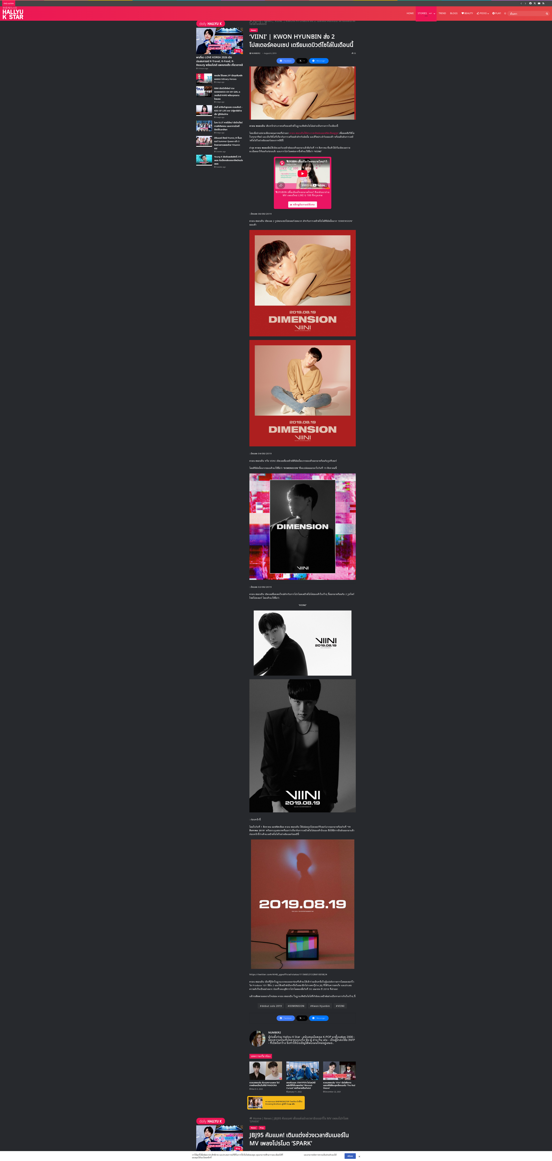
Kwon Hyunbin (321, 1006)
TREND (442, 13)
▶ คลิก (292, 1103)
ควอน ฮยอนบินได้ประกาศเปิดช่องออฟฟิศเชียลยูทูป (313, 133)
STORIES (425, 13)
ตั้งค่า (214, 1157)
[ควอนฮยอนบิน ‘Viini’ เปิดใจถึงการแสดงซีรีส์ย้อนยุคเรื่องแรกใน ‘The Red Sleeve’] (339, 1070)
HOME (410, 13)
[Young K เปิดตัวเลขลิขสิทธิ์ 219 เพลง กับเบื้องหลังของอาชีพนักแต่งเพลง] (204, 160)
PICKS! (483, 13)
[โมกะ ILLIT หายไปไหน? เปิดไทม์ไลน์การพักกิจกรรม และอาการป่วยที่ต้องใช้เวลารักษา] (204, 126)
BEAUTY (468, 13)
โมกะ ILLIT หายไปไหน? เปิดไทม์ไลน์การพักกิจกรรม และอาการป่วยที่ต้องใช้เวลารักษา (228, 126)
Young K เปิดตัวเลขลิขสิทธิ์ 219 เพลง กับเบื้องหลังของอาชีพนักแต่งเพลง (59, 3)
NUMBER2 (256, 53)
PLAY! (498, 13)
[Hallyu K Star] (13, 13)
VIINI (341, 1006)
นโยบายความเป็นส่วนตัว (293, 1154)
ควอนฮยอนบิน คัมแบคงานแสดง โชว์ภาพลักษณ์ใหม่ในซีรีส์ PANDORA (264, 1084)
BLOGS (454, 13)
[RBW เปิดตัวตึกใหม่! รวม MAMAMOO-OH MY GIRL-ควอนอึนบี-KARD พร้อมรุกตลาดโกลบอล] (204, 91)
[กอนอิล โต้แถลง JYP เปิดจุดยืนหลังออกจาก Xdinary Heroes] (204, 78)
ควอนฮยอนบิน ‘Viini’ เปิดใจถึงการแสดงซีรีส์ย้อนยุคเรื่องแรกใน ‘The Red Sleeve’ (339, 1085)
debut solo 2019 (272, 1006)
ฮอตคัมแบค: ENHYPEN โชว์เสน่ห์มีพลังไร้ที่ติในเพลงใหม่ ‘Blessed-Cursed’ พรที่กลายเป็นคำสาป (301, 1085)
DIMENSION (297, 1006)
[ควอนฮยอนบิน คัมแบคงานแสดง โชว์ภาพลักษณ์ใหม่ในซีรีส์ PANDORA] (265, 1070)
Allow (350, 1156)
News (253, 30)
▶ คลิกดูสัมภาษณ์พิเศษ (303, 204)
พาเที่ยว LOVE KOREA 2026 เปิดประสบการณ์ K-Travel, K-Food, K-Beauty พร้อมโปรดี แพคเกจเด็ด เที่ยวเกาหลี (219, 61)
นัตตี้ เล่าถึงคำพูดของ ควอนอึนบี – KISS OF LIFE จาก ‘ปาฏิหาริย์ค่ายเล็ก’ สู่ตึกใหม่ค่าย (228, 111)
